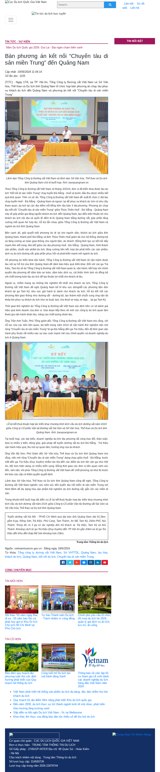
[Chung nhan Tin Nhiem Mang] (131, 735)
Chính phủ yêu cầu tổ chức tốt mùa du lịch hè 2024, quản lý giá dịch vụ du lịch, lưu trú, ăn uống (94, 620)
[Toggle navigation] (11, 20)
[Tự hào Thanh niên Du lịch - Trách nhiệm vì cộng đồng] (58, 599)
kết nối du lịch (47, 556)
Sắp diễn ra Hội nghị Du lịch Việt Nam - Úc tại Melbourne (47, 712)
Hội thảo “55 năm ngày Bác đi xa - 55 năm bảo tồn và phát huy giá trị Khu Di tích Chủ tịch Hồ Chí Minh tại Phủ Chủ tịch (21, 622)
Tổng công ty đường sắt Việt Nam (40, 552)
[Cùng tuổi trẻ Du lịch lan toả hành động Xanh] (58, 657)
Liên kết (129, 3)
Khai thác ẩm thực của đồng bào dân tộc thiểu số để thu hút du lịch (54, 716)
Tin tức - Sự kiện (17, 41)
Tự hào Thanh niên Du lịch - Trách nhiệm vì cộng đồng (58, 617)
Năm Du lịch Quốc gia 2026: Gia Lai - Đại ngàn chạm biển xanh (44, 47)
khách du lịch (13, 556)
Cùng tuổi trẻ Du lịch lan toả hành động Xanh (55, 674)
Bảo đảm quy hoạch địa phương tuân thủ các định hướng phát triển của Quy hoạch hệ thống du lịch (20, 678)
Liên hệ (134, 7)
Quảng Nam (88, 552)
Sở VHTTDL (71, 552)
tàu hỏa (102, 552)
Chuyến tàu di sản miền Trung (75, 556)
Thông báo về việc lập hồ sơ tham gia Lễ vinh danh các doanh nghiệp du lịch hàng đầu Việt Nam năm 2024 (93, 679)
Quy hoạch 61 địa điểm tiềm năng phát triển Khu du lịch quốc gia (52, 700)
